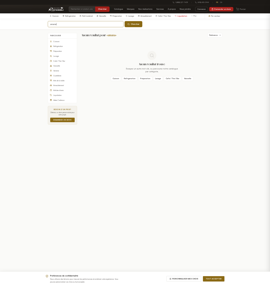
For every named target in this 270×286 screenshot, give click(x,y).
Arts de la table (58, 80)
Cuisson (56, 41)
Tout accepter (214, 279)
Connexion (201, 9)
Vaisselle (56, 66)
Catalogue (118, 9)
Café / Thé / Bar (59, 61)
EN (221, 2)
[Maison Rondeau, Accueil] (56, 9)
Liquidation (57, 95)
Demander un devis (222, 9)
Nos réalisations (145, 9)
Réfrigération (58, 46)
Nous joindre (185, 9)
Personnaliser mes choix (185, 279)
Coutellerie (57, 75)
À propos (172, 9)
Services (160, 9)
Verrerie (56, 71)
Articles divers (58, 90)
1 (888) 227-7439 (181, 2)
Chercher (102, 9)
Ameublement (58, 85)
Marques (130, 9)
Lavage (56, 56)
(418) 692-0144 (203, 2)
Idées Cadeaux (59, 100)
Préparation (57, 51)
